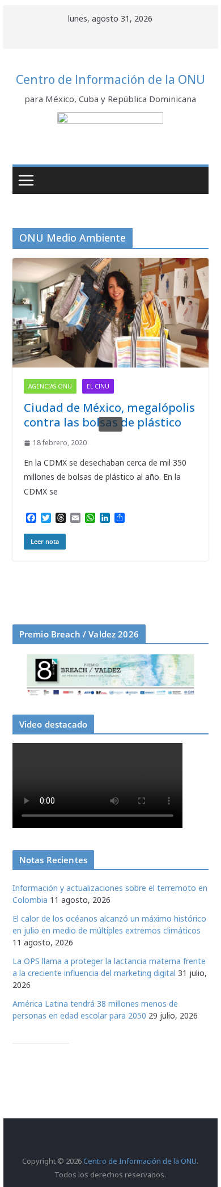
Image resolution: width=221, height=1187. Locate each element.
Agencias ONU (50, 386)
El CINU (98, 386)
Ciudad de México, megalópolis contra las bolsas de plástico (109, 415)
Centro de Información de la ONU (110, 79)
